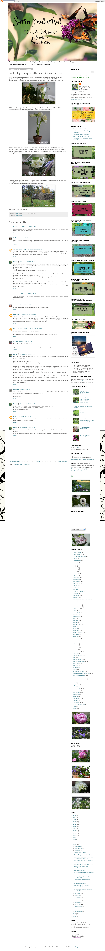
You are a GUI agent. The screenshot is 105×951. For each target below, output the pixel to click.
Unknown (16, 314)
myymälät (76, 634)
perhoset (75, 649)
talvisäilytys (76, 692)
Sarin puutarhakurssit (22, 61)
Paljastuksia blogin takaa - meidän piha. (82, 459)
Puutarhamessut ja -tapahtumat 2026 (40, 64)
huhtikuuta (78, 904)
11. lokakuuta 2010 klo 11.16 (29, 226)
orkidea (75, 640)
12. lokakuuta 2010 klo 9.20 (27, 354)
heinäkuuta (78, 897)
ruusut (75, 669)
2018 (74, 833)
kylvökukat (76, 608)
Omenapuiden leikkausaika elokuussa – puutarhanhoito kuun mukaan (87, 421)
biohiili (75, 562)
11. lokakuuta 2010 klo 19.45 (28, 314)
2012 (74, 839)
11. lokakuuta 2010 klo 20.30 (34, 328)
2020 (74, 828)
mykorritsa (76, 630)
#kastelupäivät (77, 552)
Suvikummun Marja (19, 249)
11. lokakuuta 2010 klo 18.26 (24, 305)
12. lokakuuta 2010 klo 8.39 (24, 341)
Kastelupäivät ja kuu (35, 61)
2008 (74, 916)
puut (74, 657)
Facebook (46, 61)
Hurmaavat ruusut (79, 870)
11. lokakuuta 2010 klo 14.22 (27, 261)
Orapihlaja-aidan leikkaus (80, 129)
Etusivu (11, 61)
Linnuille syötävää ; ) (80, 883)
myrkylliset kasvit (78, 632)
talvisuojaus (76, 690)
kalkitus (75, 587)
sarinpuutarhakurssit (79, 675)
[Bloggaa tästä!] (30, 213)
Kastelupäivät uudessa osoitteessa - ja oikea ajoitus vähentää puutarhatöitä (86, 400)
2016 (74, 837)
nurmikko (76, 636)
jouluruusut (76, 585)
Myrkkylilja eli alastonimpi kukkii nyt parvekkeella (84, 873)
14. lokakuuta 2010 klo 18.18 (24, 416)
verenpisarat (76, 698)
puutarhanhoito (77, 659)
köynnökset (76, 612)
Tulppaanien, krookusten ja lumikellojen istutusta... (82, 880)
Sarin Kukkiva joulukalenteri (81, 673)
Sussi (15, 341)
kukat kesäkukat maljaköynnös (82, 599)
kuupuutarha (76, 605)
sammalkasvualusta (78, 671)
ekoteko (75, 568)
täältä (77, 447)
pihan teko (76, 653)
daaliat (75, 564)
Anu (14, 305)
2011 (74, 842)
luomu (75, 622)
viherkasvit (76, 702)
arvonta (75, 558)
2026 (74, 815)
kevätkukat (76, 595)
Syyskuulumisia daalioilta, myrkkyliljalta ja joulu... (82, 886)
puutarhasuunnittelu (79, 661)
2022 (74, 824)
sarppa (15, 389)
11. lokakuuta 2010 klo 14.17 (34, 249)
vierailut (75, 700)
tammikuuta (78, 911)
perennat (75, 647)
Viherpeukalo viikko (79, 704)
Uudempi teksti (14, 461)
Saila (15, 238)
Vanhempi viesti (62, 461)
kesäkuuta (78, 900)
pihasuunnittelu (77, 655)
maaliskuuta (78, 906)
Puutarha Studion (82, 381)
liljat (74, 618)
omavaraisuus (77, 638)
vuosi (74, 706)
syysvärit (75, 686)
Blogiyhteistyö (74, 61)
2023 (74, 821)
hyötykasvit (76, 581)
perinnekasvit (77, 651)
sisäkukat (75, 681)
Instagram (54, 61)
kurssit (75, 601)
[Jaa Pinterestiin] (35, 213)
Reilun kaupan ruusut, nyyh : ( (82, 854)
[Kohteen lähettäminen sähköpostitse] (28, 213)
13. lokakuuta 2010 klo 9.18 (27, 403)
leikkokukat (76, 616)
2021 (74, 826)
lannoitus (76, 614)
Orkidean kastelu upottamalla (84, 427)
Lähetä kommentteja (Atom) (21, 464)
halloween (76, 575)
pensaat (75, 646)
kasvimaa (75, 589)
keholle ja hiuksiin (78, 591)
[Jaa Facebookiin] (33, 213)
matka (74, 626)
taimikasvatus (77, 688)
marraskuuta (78, 848)
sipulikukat (76, 677)
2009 (74, 914)
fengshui (75, 573)
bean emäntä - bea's (19, 328)
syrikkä (75, 683)
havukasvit (76, 577)
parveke (75, 642)
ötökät (75, 708)
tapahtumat (76, 694)
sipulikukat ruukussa (79, 679)
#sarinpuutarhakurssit (79, 556)
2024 (74, 819)
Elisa (14, 416)
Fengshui (83, 61)
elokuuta (77, 895)
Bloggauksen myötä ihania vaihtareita (82, 867)
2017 (74, 835)
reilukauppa (76, 667)
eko (74, 566)
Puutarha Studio (63, 61)
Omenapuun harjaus (80, 852)
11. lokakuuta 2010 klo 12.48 (24, 238)
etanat (75, 571)
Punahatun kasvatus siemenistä (85, 436)
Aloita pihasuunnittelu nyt (81, 136)
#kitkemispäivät (77, 554)
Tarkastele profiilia (76, 99)
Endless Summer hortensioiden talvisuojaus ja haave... (83, 857)
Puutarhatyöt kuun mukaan (81, 134)
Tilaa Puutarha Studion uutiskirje (18, 64)
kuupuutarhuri (77, 607)
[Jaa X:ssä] (32, 213)
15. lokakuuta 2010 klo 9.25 (27, 427)
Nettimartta (17, 226)
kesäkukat (76, 593)
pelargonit (76, 644)
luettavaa (75, 620)
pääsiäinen (76, 663)
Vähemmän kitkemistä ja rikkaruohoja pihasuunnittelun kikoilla (87, 391)
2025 (74, 817)
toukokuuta (78, 902)
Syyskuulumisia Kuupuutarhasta (83, 864)
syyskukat (76, 685)
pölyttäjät (76, 665)
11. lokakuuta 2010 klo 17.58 (28, 293)
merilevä (75, 628)
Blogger (77, 947)
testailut (75, 696)
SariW (15, 261)
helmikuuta (78, 909)
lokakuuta (78, 850)
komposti (75, 597)
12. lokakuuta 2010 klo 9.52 (25, 389)
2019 (74, 831)
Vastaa (15, 233)
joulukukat (19, 215)
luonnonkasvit (77, 624)
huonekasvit (76, 579)
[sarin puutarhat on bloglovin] (78, 530)
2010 (74, 844)
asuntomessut (77, 560)
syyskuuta (78, 893)
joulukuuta (78, 846)
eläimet (75, 569)
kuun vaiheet (76, 603)
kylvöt (75, 610)
